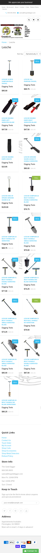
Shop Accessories (9, 451)
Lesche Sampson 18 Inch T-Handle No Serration (9, 239)
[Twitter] (4, 510)
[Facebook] (10, 510)
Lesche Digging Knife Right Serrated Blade (30, 120)
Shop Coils (6, 448)
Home (3, 7)
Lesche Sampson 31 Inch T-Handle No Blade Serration (31, 280)
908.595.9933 (11, 13)
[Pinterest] (15, 510)
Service (4, 9)
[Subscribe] (36, 503)
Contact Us (6, 440)
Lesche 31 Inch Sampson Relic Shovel (7, 81)
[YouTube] (26, 510)
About (16, 7)
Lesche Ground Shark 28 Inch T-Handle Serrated (31, 159)
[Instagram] (21, 510)
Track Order (6, 443)
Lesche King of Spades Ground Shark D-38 (8, 198)
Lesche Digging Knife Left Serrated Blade (8, 120)
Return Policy (34, 7)
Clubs (27, 7)
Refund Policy (7, 456)
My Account (10, 7)
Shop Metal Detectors (10, 453)
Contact (22, 7)
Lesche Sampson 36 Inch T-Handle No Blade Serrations (9, 402)
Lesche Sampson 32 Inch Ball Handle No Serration (31, 320)
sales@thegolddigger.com (27, 13)
